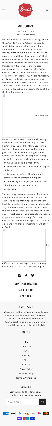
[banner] (25, 10)
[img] (23, 332)
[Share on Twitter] (26, 275)
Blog (26, 360)
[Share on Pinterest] (32, 275)
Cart (47, 10)
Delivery (26, 355)
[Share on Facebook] (19, 275)
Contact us (26, 346)
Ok (42, 402)
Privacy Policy (26, 369)
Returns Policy (26, 373)
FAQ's (26, 351)
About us (26, 364)
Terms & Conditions (26, 378)
